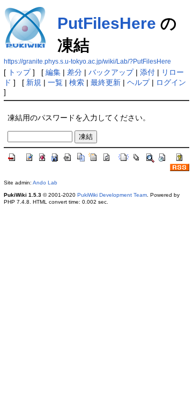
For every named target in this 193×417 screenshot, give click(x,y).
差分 (74, 72)
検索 (76, 82)
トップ (19, 72)
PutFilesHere (106, 23)
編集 (53, 72)
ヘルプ (138, 82)
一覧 (55, 82)
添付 (147, 72)
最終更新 (106, 82)
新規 (33, 82)
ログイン (171, 82)
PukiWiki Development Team (112, 195)
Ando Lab (45, 183)
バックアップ (110, 72)
